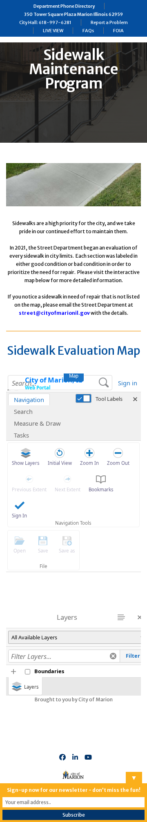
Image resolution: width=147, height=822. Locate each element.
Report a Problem (109, 22)
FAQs (88, 30)
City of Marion (95, 699)
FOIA (118, 30)
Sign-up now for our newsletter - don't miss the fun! (73, 790)
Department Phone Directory (64, 6)
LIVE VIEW (53, 30)
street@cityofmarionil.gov (54, 313)
